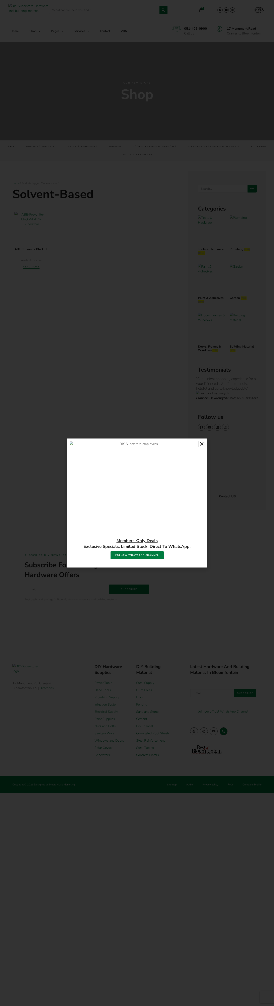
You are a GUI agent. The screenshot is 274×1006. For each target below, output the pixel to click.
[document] (137, 503)
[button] (201, 444)
